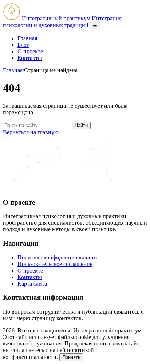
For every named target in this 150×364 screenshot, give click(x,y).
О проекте (30, 51)
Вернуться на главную (31, 132)
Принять (71, 357)
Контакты (29, 58)
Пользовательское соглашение (54, 264)
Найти (81, 125)
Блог (23, 45)
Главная (27, 38)
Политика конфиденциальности (57, 257)
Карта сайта (32, 284)
